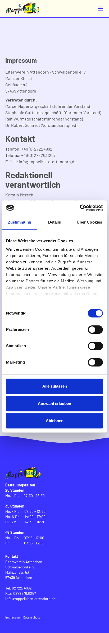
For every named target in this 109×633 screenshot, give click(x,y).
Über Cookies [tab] (89, 222)
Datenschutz (31, 617)
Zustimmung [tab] (19, 222)
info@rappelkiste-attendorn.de (30, 598)
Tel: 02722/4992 (18, 588)
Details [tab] (54, 222)
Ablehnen (54, 420)
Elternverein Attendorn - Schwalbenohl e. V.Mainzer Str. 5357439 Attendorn (25, 569)
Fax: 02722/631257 (20, 593)
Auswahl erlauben (54, 403)
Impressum (13, 617)
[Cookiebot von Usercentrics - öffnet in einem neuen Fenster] (80, 207)
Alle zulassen (54, 386)
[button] (100, 8)
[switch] (95, 329)
